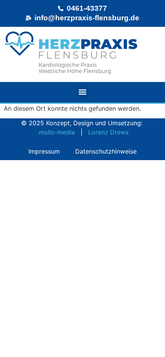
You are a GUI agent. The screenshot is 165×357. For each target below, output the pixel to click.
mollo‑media (57, 132)
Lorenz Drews (108, 132)
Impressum (44, 151)
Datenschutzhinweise (106, 151)
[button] (82, 92)
